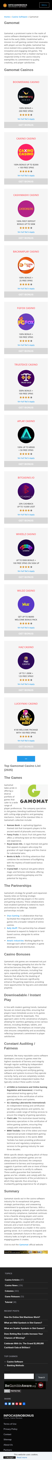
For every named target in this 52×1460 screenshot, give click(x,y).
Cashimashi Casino (26, 195)
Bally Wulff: (12, 928)
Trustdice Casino (26, 364)
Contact (7, 1434)
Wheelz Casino (26, 534)
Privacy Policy (10, 1429)
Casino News (11, 1285)
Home (7, 16)
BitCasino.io (26, 477)
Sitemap (8, 1439)
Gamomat (24, 1244)
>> (26, 758)
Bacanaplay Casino (26, 251)
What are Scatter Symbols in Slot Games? (24, 1328)
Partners (8, 1450)
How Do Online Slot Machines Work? (22, 1317)
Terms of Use (10, 1424)
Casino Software (19, 16)
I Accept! (9, 1457)
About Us (8, 1445)
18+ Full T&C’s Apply (26, 119)
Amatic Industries (15, 940)
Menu (44, 5)
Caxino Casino (26, 138)
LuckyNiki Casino (26, 703)
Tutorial (8, 1302)
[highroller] (26, 1252)
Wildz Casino (26, 590)
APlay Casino (26, 421)
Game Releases (12, 1296)
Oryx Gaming (13, 915)
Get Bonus (26, 125)
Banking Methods (15, 1365)
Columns (9, 1291)
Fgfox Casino (26, 308)
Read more (22, 1457)
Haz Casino (26, 647)
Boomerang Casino (26, 82)
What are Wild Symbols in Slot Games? (23, 1323)
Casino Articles (12, 1280)
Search (7, 1372)
